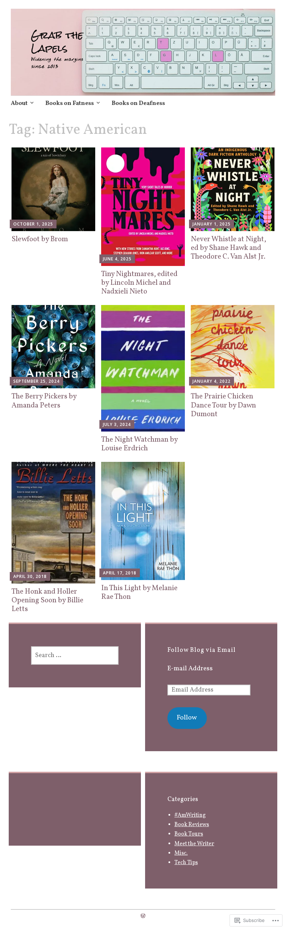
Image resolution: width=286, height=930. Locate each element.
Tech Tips (186, 863)
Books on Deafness (138, 103)
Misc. (181, 853)
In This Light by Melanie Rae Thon (139, 592)
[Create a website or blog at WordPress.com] (143, 916)
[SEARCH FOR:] (75, 655)
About (19, 103)
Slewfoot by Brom (40, 239)
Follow (187, 717)
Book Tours (188, 834)
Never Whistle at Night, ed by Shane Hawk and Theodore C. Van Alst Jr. (228, 248)
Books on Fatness (69, 103)
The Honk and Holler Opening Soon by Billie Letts (47, 600)
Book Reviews (191, 825)
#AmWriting (190, 815)
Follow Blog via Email (201, 650)
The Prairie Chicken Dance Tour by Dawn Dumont (223, 405)
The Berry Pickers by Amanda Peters (44, 400)
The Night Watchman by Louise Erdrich (139, 444)
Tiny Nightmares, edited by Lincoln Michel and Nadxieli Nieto (139, 283)
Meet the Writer (194, 844)
